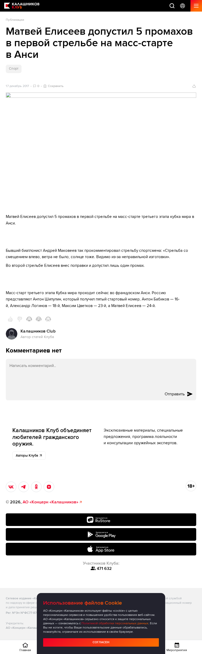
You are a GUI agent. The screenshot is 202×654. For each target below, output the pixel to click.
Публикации (15, 20)
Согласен (101, 642)
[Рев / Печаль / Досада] (48, 319)
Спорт (13, 69)
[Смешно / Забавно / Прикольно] (29, 319)
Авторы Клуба (27, 455)
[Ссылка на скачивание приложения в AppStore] (101, 549)
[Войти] (182, 6)
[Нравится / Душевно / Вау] (38, 319)
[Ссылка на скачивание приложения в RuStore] (101, 519)
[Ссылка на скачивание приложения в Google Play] (101, 534)
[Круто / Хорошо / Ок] (10, 319)
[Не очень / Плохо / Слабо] (19, 319)
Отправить (175, 394)
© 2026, (42, 502)
